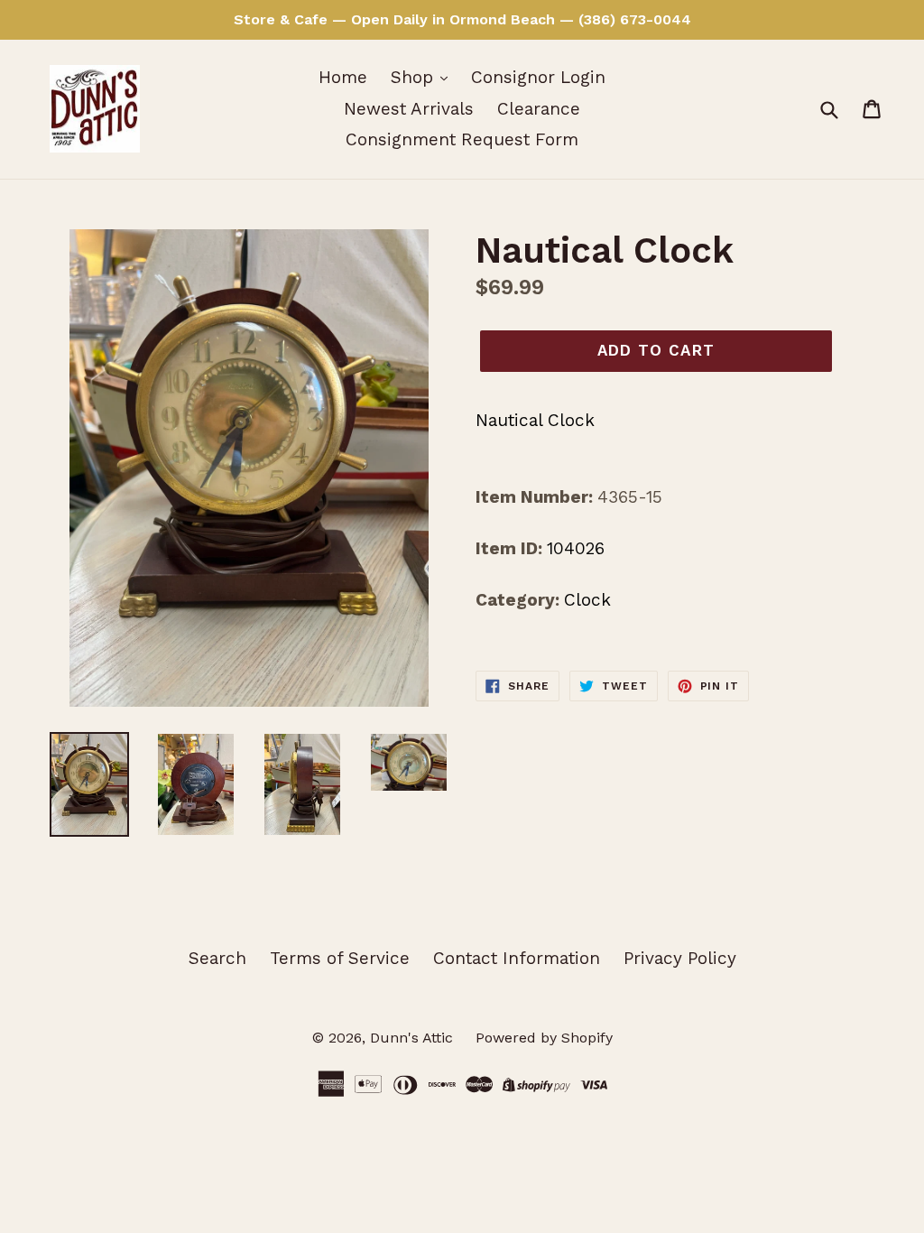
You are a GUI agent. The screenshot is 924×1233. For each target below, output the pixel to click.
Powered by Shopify (544, 1037)
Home (343, 77)
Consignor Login (538, 77)
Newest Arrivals (409, 108)
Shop (415, 77)
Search (217, 958)
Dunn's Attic (413, 1037)
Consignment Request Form (462, 139)
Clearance (538, 108)
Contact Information (516, 958)
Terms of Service (340, 958)
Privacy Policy (680, 958)
